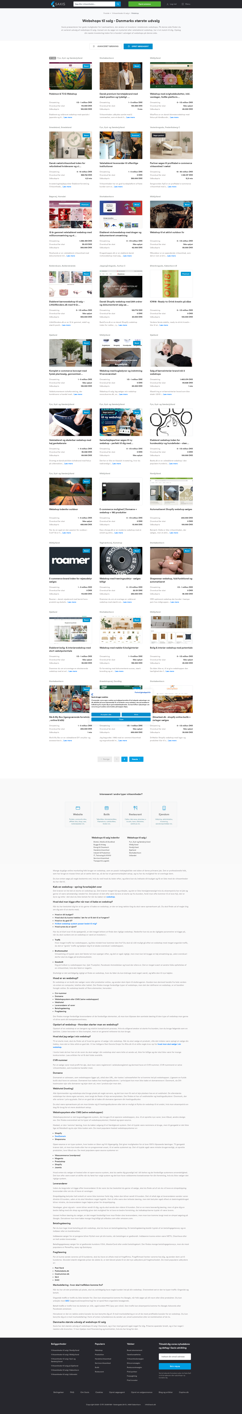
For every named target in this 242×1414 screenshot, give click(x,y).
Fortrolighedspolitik (143, 692)
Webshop (99, 1350)
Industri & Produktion (102, 852)
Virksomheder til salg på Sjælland (64, 1365)
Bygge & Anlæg (100, 844)
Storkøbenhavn (135, 852)
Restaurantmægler (134, 1367)
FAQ (72, 1392)
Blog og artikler (166, 1392)
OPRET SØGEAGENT (140, 46)
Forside (106, 13)
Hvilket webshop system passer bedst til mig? (76, 923)
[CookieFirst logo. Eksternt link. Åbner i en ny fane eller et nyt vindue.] (92, 694)
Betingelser (58, 1392)
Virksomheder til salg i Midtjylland (65, 1354)
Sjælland (132, 850)
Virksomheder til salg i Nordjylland (65, 1350)
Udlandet (132, 855)
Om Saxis (84, 1392)
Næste (135, 759)
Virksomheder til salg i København (65, 1370)
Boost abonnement (134, 1350)
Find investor (132, 1380)
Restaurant (99, 1371)
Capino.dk (184, 1392)
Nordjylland (134, 847)
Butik (97, 1367)
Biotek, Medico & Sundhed (104, 842)
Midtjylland (133, 844)
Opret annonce (145, 4)
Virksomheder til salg (120, 13)
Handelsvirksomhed (101, 850)
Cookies (99, 1392)
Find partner (132, 1371)
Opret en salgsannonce (141, 1392)
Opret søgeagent (117, 1392)
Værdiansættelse (134, 1354)
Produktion (99, 1354)
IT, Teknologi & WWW (102, 855)
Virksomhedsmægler (135, 1359)
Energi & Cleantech (101, 847)
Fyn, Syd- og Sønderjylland (139, 842)
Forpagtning (132, 1376)
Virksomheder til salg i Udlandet (64, 1374)
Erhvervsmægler (133, 1363)
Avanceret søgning (107, 46)
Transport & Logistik (101, 861)
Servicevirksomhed (101, 858)
